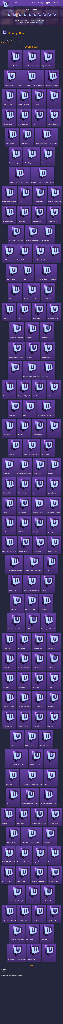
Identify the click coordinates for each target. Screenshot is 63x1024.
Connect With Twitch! (55, 3)
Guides (34, 3)
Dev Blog (40, 3)
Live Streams (26, 3)
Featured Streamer (16, 3)
